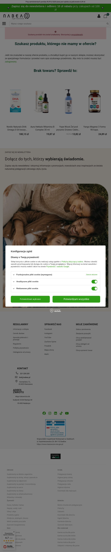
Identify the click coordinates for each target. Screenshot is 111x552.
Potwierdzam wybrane (30, 299)
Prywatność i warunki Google (57, 266)
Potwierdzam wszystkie (76, 299)
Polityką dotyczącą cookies (72, 262)
